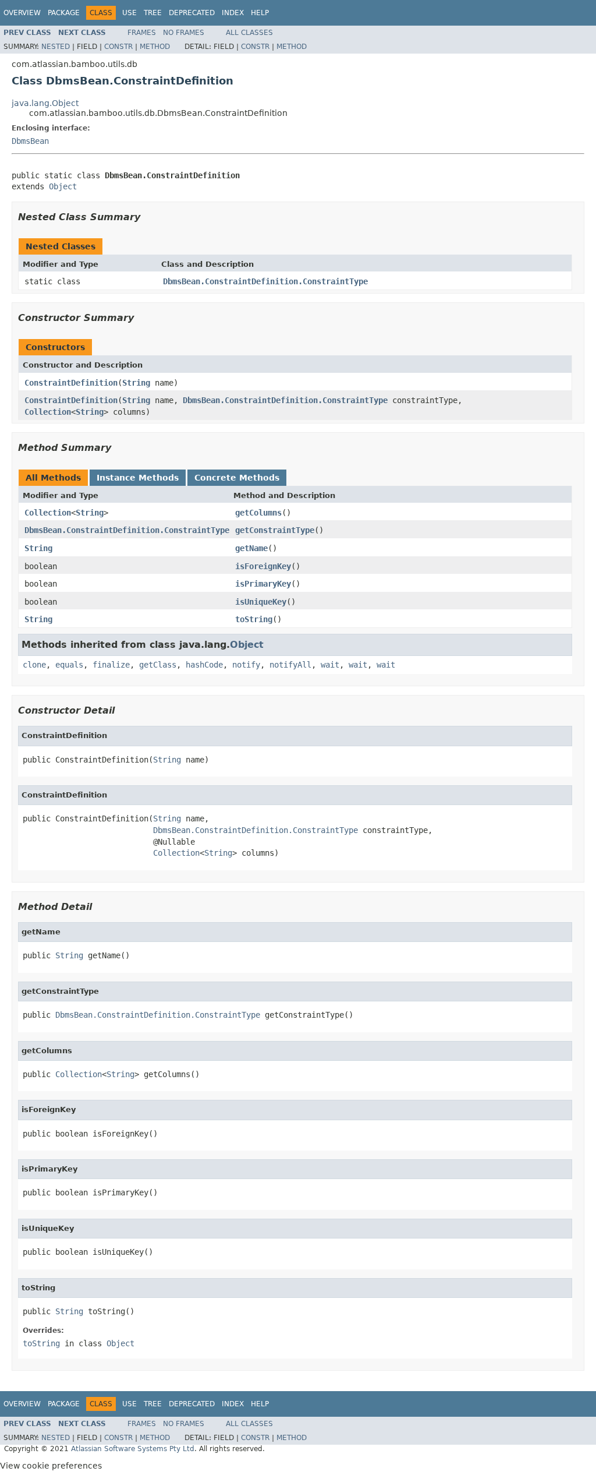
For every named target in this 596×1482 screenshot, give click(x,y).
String (136, 382)
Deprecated (192, 13)
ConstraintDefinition (71, 382)
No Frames (183, 33)
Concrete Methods (236, 477)
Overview (22, 13)
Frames (141, 33)
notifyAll (290, 664)
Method (155, 47)
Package (64, 13)
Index (233, 13)
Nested (55, 47)
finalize (111, 664)
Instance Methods (138, 477)
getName (251, 548)
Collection (47, 412)
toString (253, 619)
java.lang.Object (45, 103)
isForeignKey (263, 566)
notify (246, 664)
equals (69, 664)
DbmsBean (30, 141)
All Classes (249, 33)
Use (129, 13)
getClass (157, 664)
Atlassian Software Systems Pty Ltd (132, 1449)
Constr (118, 47)
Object (63, 186)
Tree (153, 13)
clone (34, 664)
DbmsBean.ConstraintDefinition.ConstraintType (265, 281)
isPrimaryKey (263, 583)
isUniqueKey (260, 601)
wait (330, 664)
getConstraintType (274, 530)
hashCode (204, 664)
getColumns (258, 512)
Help (260, 13)
